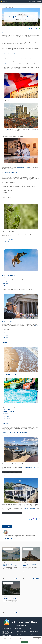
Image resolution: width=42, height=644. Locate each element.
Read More (16, 578)
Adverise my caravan (32, 1)
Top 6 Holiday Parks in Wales (34, 632)
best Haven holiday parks (30, 508)
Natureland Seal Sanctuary (8, 241)
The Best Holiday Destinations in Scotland (10, 565)
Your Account (39, 1)
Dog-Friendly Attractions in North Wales (34, 634)
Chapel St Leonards (6, 285)
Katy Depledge (6, 28)
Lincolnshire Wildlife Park (8, 239)
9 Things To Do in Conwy (9, 598)
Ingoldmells (5, 335)
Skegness (5, 332)
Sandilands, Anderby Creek (8, 338)
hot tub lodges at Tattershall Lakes (28, 467)
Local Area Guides (16, 28)
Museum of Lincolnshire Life (23, 167)
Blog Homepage (3, 3)
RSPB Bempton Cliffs (7, 237)
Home (3, 7)
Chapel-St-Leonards (6, 337)
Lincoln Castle (5, 63)
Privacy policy (19, 632)
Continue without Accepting (37, 637)
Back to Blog (7, 526)
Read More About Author (9, 538)
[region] (21, 640)
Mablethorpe (5, 283)
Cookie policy (19, 634)
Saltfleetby (5, 340)
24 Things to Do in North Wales (29, 565)
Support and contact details (21, 631)
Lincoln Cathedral (5, 129)
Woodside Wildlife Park (7, 243)
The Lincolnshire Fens (6, 185)
